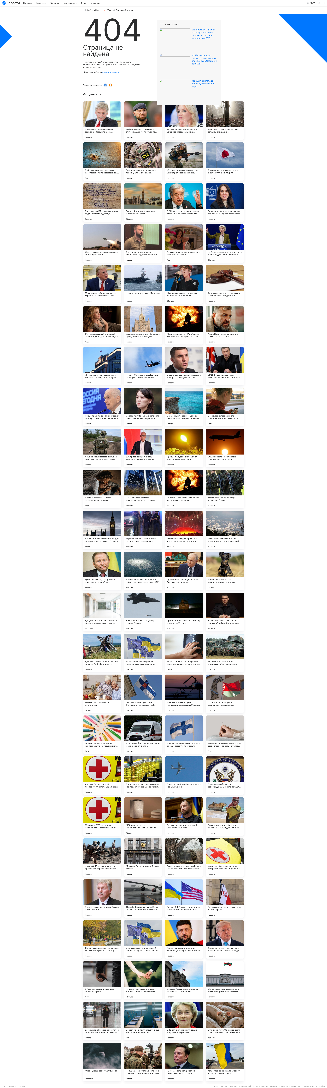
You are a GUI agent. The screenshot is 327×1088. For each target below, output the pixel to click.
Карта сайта (320, 1086)
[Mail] (4, 3)
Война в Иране (94, 10)
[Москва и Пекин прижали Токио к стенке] (143, 857)
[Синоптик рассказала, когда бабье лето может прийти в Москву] (102, 939)
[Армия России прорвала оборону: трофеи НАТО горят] (184, 612)
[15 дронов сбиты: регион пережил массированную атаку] (143, 734)
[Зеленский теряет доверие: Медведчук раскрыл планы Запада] (184, 939)
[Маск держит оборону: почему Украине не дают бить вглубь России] (102, 284)
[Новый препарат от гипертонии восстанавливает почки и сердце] (184, 653)
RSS (216, 1086)
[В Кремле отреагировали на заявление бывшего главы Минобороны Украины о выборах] (102, 120)
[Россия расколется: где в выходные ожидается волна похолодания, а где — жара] (225, 571)
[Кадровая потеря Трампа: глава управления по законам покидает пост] (225, 939)
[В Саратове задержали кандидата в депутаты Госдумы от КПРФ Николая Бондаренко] (184, 366)
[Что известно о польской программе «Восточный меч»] (225, 653)
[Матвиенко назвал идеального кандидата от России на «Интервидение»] (184, 284)
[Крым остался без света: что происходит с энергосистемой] (225, 530)
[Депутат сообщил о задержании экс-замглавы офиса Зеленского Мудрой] (225, 202)
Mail (4, 1086)
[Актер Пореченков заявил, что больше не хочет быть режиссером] (225, 325)
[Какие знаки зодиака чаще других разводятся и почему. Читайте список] (225, 734)
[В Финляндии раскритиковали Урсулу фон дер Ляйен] (184, 1021)
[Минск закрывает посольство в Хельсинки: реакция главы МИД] (225, 980)
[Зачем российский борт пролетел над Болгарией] (184, 775)
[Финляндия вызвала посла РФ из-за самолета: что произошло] (184, 734)
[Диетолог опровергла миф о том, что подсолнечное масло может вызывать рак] (143, 775)
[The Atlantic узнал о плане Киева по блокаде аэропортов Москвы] (143, 898)
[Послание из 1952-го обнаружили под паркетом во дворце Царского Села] (102, 202)
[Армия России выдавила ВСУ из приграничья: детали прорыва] (102, 448)
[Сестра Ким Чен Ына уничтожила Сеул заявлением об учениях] (143, 407)
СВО (109, 10)
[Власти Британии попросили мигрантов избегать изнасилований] (143, 202)
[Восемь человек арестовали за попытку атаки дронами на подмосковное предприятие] (143, 161)
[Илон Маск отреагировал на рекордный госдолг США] (184, 1062)
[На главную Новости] (13, 3)
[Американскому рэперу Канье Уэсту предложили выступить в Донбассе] (184, 530)
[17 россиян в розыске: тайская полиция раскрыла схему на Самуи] (143, 530)
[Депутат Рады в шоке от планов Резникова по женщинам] (184, 980)
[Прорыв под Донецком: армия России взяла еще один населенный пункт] (184, 448)
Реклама (22, 1086)
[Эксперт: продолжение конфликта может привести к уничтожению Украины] (184, 857)
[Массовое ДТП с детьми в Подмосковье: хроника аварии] (102, 816)
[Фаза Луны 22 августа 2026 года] (102, 1062)
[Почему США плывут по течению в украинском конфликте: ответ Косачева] (184, 898)
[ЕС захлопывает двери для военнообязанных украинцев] (143, 653)
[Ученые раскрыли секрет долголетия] (102, 694)
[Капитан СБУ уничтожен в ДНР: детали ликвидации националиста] (225, 120)
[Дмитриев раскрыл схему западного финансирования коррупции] (143, 448)
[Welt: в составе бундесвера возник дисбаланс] (225, 489)
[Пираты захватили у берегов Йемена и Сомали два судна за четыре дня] (225, 816)
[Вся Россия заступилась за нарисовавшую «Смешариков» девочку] (102, 734)
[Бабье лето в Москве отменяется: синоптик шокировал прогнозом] (102, 1021)
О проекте (223, 1086)
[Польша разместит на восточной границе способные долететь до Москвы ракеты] (143, 1062)
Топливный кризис (124, 10)
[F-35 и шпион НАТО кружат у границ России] (143, 612)
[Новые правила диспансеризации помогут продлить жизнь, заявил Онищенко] (102, 407)
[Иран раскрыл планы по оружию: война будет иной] (102, 243)
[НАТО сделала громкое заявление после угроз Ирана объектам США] (143, 489)
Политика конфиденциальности (265, 1086)
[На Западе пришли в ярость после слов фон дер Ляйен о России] (225, 243)
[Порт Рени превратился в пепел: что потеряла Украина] (184, 489)
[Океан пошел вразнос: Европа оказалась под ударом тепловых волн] (184, 407)
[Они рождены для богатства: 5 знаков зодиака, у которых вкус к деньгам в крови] (102, 325)
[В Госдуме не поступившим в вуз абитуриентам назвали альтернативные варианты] (143, 1021)
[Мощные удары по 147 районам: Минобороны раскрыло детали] (184, 325)
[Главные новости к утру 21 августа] (143, 284)
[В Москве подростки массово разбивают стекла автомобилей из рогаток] (102, 161)
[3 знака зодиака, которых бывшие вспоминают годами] (184, 243)
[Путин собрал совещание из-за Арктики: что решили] (184, 571)
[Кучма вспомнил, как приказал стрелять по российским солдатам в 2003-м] (102, 571)
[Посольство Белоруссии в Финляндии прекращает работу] (143, 694)
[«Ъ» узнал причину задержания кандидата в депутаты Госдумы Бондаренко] (102, 366)
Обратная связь (307, 1086)
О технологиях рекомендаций (240, 1086)
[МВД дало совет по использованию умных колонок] (143, 816)
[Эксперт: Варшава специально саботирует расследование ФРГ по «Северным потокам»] (143, 571)
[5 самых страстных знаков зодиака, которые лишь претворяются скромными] (102, 489)
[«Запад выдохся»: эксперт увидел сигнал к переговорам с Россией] (102, 530)
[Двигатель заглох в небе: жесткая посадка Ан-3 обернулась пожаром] (102, 653)
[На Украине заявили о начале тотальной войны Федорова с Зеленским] (225, 612)
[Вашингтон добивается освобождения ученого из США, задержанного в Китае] (225, 775)
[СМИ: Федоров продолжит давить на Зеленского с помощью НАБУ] (225, 366)
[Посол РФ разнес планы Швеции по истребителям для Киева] (143, 366)
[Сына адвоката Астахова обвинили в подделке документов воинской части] (143, 243)
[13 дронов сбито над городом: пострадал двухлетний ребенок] (225, 857)
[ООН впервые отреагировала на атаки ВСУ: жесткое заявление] (184, 202)
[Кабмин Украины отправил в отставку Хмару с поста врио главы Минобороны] (143, 120)
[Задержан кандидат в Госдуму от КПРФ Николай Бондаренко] (225, 284)
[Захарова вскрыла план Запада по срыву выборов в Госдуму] (143, 325)
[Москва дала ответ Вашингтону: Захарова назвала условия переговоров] (184, 120)
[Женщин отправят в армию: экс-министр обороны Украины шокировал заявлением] (184, 161)
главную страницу (110, 72)
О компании (12, 1086)
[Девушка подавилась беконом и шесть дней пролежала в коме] (102, 612)
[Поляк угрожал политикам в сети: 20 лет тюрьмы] (225, 898)
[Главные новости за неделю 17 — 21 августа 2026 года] (184, 816)
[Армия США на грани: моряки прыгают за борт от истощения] (102, 857)
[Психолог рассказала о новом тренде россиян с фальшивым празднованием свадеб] (143, 980)
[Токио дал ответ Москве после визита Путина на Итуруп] (225, 161)
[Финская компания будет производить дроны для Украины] (184, 694)
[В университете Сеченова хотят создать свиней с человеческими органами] (225, 1021)
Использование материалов (289, 1086)
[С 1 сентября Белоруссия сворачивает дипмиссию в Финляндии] (225, 694)
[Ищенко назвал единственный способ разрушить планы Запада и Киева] (143, 939)
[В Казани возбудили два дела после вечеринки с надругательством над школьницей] (102, 980)
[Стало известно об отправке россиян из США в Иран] (225, 448)
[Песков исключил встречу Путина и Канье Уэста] (102, 898)
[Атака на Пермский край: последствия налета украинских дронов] (102, 775)
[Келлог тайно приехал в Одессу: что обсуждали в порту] (225, 1062)
